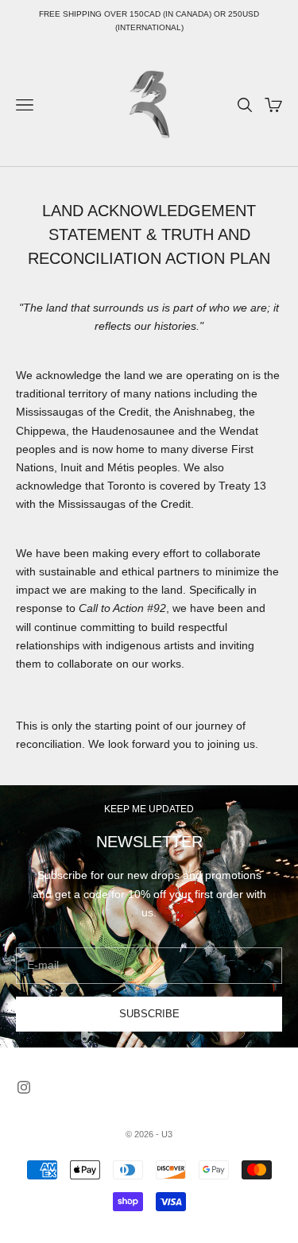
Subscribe (149, 1014)
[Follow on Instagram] (24, 1087)
